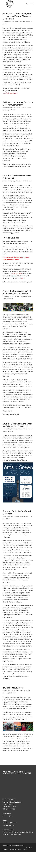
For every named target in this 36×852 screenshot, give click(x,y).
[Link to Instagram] (29, 847)
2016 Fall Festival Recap (13, 688)
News (24, 21)
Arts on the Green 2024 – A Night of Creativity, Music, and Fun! (17, 292)
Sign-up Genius (17, 274)
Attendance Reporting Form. (12, 834)
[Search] (26, 4)
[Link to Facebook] (26, 847)
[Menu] (30, 4)
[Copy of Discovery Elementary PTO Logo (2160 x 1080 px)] (15, 4)
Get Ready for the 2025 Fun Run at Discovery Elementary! (18, 103)
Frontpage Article (26, 107)
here (13, 276)
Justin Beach (12, 693)
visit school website (9, 809)
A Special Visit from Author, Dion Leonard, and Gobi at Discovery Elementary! (17, 16)
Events (20, 21)
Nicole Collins (12, 110)
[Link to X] (32, 847)
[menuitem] (26, 4)
